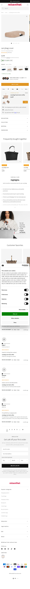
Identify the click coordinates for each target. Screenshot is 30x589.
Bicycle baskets (4, 509)
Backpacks (3, 502)
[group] (15, 351)
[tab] (11, 43)
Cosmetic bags (4, 512)
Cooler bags (4, 506)
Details (26, 92)
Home (2, 12)
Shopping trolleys (5, 499)
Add (25, 102)
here (15, 112)
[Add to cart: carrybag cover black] (20, 161)
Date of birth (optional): (7, 457)
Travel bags (3, 496)
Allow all (15, 314)
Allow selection (15, 318)
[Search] (2, 8)
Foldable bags (4, 516)
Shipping (8, 57)
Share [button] (18, 329)
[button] (1, 5)
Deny (15, 322)
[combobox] (15, 8)
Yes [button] (12, 329)
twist (6, 12)
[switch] (26, 294)
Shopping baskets (5, 492)
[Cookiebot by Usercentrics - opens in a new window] (22, 266)
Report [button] (15, 329)
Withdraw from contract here (9, 542)
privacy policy (12, 471)
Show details (22, 309)
